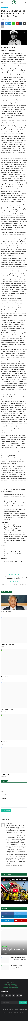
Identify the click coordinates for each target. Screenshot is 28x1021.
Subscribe (23, 1002)
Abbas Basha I (5, 677)
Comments (5, 781)
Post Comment (6, 810)
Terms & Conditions (7, 1012)
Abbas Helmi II (5, 742)
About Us (16, 1012)
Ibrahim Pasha (5, 774)
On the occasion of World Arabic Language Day (17, 966)
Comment (4, 798)
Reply (15, 865)
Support (21, 1012)
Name (2, 785)
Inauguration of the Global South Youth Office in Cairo (14, 585)
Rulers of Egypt (5, 7)
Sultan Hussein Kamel (7, 644)
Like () (20, 865)
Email (2, 791)
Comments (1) (5, 819)
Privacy (13, 1015)
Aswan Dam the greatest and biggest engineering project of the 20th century (14, 577)
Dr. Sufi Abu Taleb (6, 612)
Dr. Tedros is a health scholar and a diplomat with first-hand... (19, 958)
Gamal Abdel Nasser (7, 709)
